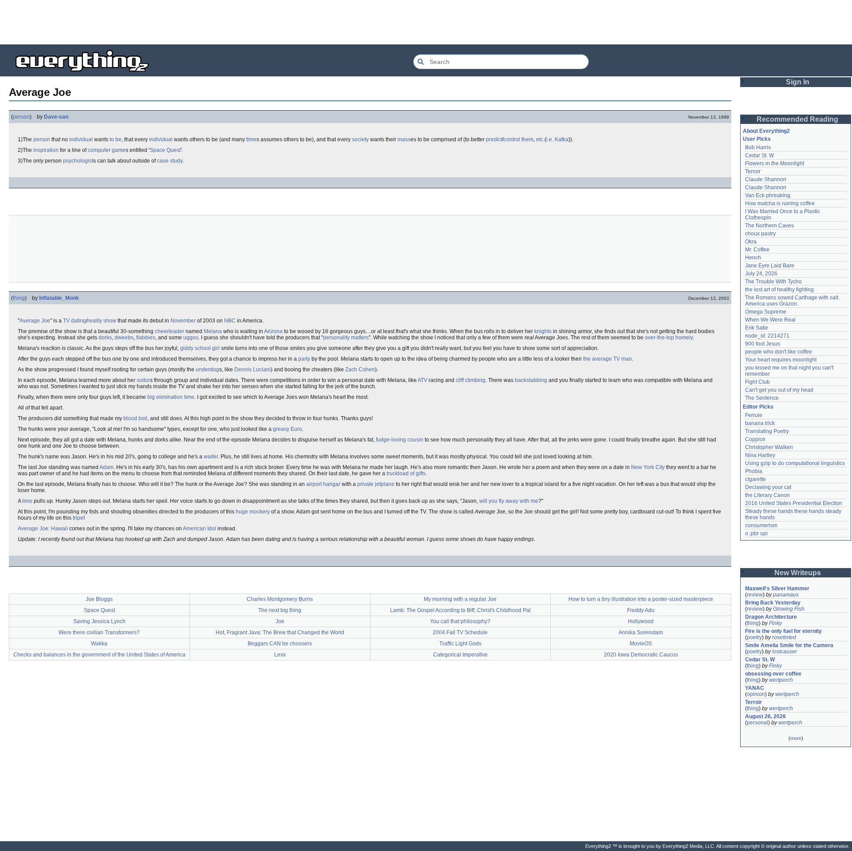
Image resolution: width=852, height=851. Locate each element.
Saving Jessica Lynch (99, 621)
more (795, 738)
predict (494, 139)
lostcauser (784, 651)
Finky (775, 623)
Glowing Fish (789, 609)
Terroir (753, 171)
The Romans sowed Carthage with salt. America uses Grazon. (792, 300)
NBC (230, 321)
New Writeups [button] (797, 573)
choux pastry (760, 234)
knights (543, 331)
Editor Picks (758, 407)
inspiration (46, 150)
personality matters (346, 337)
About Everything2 (766, 131)
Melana (213, 331)
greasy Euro (287, 429)
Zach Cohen (360, 369)
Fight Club (757, 382)
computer (99, 150)
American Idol (199, 528)
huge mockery (253, 512)
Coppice (755, 439)
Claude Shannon (765, 179)
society (360, 139)
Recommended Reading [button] (797, 119)
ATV (422, 380)
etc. (540, 139)
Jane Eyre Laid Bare (769, 265)
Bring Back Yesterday (773, 603)
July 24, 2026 (761, 273)
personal (757, 723)
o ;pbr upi (756, 533)
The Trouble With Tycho (773, 281)
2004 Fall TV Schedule (460, 632)
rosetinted (784, 637)
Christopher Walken (769, 447)
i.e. (549, 139)
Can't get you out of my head (779, 390)
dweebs (124, 337)
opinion (756, 694)
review (755, 595)
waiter (211, 456)
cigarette (755, 479)
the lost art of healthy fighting (779, 289)
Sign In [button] (797, 82)
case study (169, 161)
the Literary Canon (767, 495)
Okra (751, 242)
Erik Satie (756, 328)
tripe (78, 518)
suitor (143, 380)
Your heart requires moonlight (780, 360)
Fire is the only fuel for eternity (783, 631)
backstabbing (531, 380)
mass (404, 139)
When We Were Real (770, 320)
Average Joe (35, 321)
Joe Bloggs (99, 599)
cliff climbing (470, 380)
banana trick (760, 423)
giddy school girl (200, 348)
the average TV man (607, 359)
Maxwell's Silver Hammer (777, 588)
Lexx (280, 655)
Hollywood (641, 621)
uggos (190, 337)
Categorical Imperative (460, 655)
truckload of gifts (406, 473)
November (183, 321)
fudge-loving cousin (399, 440)
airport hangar (323, 484)
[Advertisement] (426, 22)
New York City (648, 467)
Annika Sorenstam (641, 632)
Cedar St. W (759, 155)
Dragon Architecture (771, 617)
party (304, 359)
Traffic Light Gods (460, 643)
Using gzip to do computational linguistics (795, 463)
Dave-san (56, 117)
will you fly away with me (508, 501)
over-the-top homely (669, 337)
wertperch (781, 680)
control (512, 139)
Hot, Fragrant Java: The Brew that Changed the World (280, 632)
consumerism (761, 525)
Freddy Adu (641, 610)
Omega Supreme (765, 312)
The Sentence (762, 398)
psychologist (78, 161)
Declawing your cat (768, 487)
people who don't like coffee (778, 352)
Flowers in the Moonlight (774, 163)
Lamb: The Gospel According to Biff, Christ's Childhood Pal (460, 610)
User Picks (757, 139)
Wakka (99, 643)
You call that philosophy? (460, 621)
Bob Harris (758, 147)
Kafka (561, 139)
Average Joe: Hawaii (43, 528)
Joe (280, 621)
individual (81, 139)
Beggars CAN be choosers (280, 643)
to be (116, 139)
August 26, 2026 (765, 716)
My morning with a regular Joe (460, 599)
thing (19, 298)
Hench (753, 258)
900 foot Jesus (762, 344)
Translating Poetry (767, 431)
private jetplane (375, 484)
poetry (754, 637)
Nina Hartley (760, 455)
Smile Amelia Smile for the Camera (789, 645)
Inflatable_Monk (59, 298)
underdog (207, 369)
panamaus (786, 595)
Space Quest (165, 150)
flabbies (145, 337)
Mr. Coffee (757, 250)
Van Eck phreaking (767, 195)
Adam (106, 467)
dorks (105, 337)
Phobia (753, 471)
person (21, 117)
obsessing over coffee (773, 674)
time (251, 139)
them (527, 139)
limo (27, 501)
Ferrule (753, 415)
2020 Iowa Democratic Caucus (641, 655)
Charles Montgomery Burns (280, 599)
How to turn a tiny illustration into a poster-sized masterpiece (640, 599)
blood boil (135, 418)
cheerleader (169, 331)
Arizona (273, 331)
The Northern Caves (769, 226)
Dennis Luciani (252, 369)
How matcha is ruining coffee (780, 203)
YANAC (754, 688)
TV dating (74, 321)
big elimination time (170, 397)
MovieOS (641, 643)
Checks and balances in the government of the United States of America (99, 655)
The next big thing (279, 610)
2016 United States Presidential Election (793, 503)
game (119, 150)
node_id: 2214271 (767, 336)
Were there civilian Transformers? (99, 632)
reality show (101, 321)
